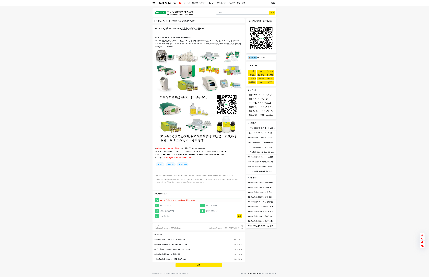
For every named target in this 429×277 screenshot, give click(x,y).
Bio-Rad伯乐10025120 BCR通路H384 (168, 228)
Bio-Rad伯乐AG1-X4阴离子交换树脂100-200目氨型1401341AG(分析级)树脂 (261, 103)
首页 (175, 3)
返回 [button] (198, 265)
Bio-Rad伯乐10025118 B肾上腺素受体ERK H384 (226, 228)
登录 (273, 3)
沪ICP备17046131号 (253, 273)
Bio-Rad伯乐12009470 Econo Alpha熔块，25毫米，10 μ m (269, 211)
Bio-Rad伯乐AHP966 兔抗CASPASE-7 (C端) (171, 244)
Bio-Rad (187, 3)
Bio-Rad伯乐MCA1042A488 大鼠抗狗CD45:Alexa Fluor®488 (269, 206)
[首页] (155, 21)
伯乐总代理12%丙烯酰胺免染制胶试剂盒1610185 (265, 166)
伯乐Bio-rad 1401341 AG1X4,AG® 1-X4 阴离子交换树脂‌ (261, 107)
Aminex (269, 78)
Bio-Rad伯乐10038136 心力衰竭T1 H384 (170, 239)
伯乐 (180, 3)
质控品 (252, 75)
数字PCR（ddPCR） (199, 3)
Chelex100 (252, 78)
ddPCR (269, 82)
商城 (243, 3)
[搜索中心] (422, 239)
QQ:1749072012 (263, 57)
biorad (171, 164)
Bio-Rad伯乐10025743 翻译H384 (260, 197)
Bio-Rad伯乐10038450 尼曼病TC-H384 (262, 187)
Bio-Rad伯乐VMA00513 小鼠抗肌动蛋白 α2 (263, 192)
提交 (239, 216)
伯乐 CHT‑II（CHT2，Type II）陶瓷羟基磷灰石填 (261, 99)
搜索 (272, 12)
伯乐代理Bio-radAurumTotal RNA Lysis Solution (173, 249)
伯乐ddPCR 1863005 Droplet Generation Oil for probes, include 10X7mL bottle (261, 115)
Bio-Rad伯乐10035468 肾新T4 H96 (260, 182)
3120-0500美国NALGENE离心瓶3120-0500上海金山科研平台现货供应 (273, 226)
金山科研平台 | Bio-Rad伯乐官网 (167, 148)
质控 (238, 3)
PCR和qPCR (221, 3)
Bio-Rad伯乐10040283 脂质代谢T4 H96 (262, 221)
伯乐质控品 (261, 75)
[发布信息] (422, 235)
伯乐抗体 (261, 78)
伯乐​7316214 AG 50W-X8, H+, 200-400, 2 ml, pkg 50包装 (261, 95)
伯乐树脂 (184, 164)
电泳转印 (231, 3)
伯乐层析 (212, 3)
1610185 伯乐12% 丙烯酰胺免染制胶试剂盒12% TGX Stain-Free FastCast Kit (275, 161)
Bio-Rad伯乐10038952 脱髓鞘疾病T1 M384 (171, 259)
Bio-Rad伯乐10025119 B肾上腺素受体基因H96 (179, 21)
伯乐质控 (269, 75)
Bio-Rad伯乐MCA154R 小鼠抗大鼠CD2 (262, 202)
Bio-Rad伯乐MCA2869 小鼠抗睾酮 (168, 254)
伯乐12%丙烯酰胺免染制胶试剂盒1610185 (263, 171)
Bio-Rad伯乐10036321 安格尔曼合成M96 (262, 216)
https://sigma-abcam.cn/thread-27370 (177, 157)
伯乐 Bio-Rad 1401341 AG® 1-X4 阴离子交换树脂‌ (261, 111)
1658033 (261, 82)
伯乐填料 (252, 82)
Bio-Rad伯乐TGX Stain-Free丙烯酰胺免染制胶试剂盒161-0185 (270, 157)
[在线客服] (422, 242)
